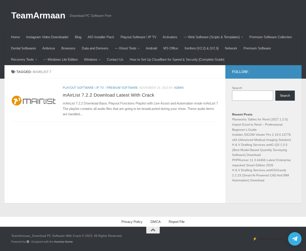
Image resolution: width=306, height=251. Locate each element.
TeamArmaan (38, 15)
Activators (170, 37)
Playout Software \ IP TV (138, 37)
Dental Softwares (23, 48)
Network (231, 48)
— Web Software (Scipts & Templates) (212, 37)
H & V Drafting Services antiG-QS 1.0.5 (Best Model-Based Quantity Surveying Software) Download (259, 150)
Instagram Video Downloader (47, 37)
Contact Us (115, 59)
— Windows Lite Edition (60, 59)
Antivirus (48, 48)
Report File (177, 222)
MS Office (170, 48)
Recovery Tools (22, 59)
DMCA (156, 222)
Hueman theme (63, 241)
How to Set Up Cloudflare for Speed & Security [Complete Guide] (177, 59)
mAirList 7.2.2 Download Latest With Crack (108, 95)
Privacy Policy (131, 222)
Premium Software (257, 48)
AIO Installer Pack (101, 37)
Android (151, 48)
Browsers (68, 48)
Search (237, 88)
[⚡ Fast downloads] (295, 239)
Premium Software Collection (270, 37)
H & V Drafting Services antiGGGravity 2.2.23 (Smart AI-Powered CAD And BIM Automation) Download (260, 175)
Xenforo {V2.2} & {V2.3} (201, 48)
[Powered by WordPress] (27, 241)
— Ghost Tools (125, 48)
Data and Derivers (95, 48)
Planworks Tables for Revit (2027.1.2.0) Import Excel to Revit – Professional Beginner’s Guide (260, 124)
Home (15, 37)
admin (178, 87)
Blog (78, 37)
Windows (90, 59)
